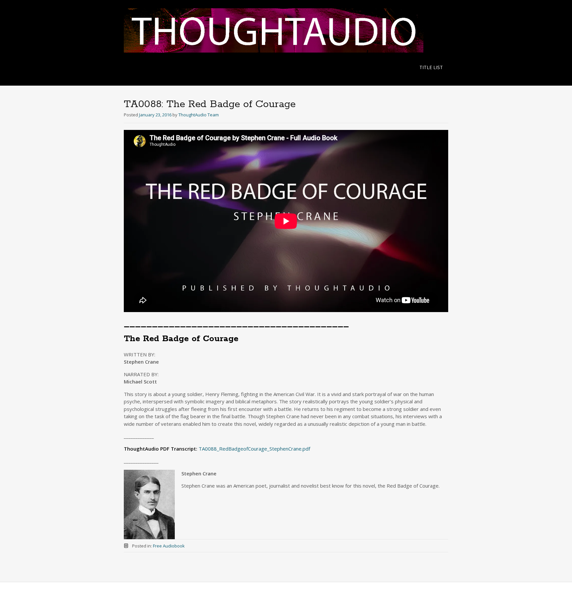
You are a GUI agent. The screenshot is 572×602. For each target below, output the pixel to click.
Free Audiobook (169, 546)
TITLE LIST (431, 67)
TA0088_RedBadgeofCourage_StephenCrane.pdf (254, 448)
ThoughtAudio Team (198, 115)
